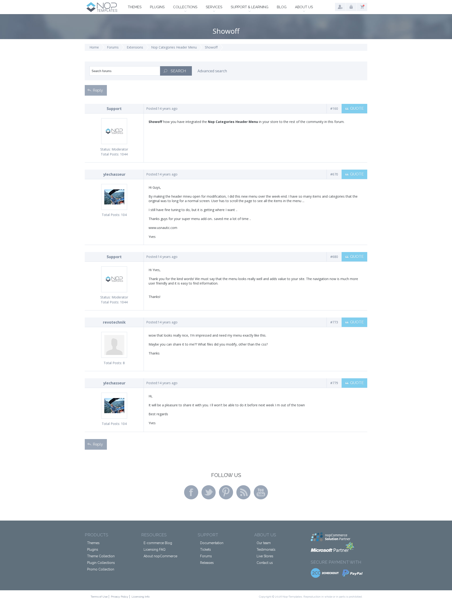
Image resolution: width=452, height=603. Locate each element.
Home (94, 47)
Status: (105, 149)
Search (178, 71)
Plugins (157, 7)
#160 (334, 108)
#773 (334, 322)
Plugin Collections (101, 563)
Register (340, 7)
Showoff (211, 47)
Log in (351, 7)
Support (114, 108)
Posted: (152, 108)
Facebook (191, 492)
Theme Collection (101, 556)
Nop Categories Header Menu (174, 47)
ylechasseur (114, 174)
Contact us (265, 563)
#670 (334, 174)
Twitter (209, 492)
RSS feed (243, 492)
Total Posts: (110, 154)
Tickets (205, 549)
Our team (264, 543)
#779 (334, 383)
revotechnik (114, 322)
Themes (134, 7)
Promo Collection (100, 569)
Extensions (135, 47)
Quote (357, 108)
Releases (207, 563)
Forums (113, 47)
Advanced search (212, 70)
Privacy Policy (119, 596)
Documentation (211, 543)
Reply (98, 90)
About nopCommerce (160, 556)
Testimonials (266, 549)
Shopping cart (362, 7)
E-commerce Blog (158, 543)
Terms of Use (99, 596)
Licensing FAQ (154, 549)
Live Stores (265, 556)
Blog (282, 7)
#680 (334, 256)
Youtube (261, 492)
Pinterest (226, 492)
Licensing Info (140, 596)
